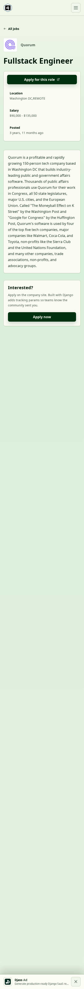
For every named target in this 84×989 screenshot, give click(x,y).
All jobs (13, 29)
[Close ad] (76, 981)
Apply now (42, 317)
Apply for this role (39, 79)
